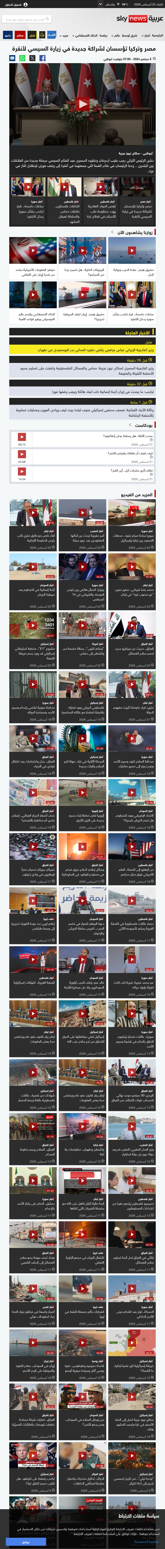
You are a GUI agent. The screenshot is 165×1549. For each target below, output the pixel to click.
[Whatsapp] (22, 58)
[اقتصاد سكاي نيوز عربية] (51, 35)
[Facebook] (42, 58)
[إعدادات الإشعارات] (42, 34)
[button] (20, 35)
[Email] (12, 58)
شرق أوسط (129, 35)
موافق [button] (26, 1541)
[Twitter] (32, 58)
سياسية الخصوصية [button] (146, 1541)
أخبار (147, 35)
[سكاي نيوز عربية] (140, 19)
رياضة (103, 35)
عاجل (32, 34)
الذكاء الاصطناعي (86, 35)
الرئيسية (157, 34)
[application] (82, 104)
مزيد (65, 35)
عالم (117, 35)
